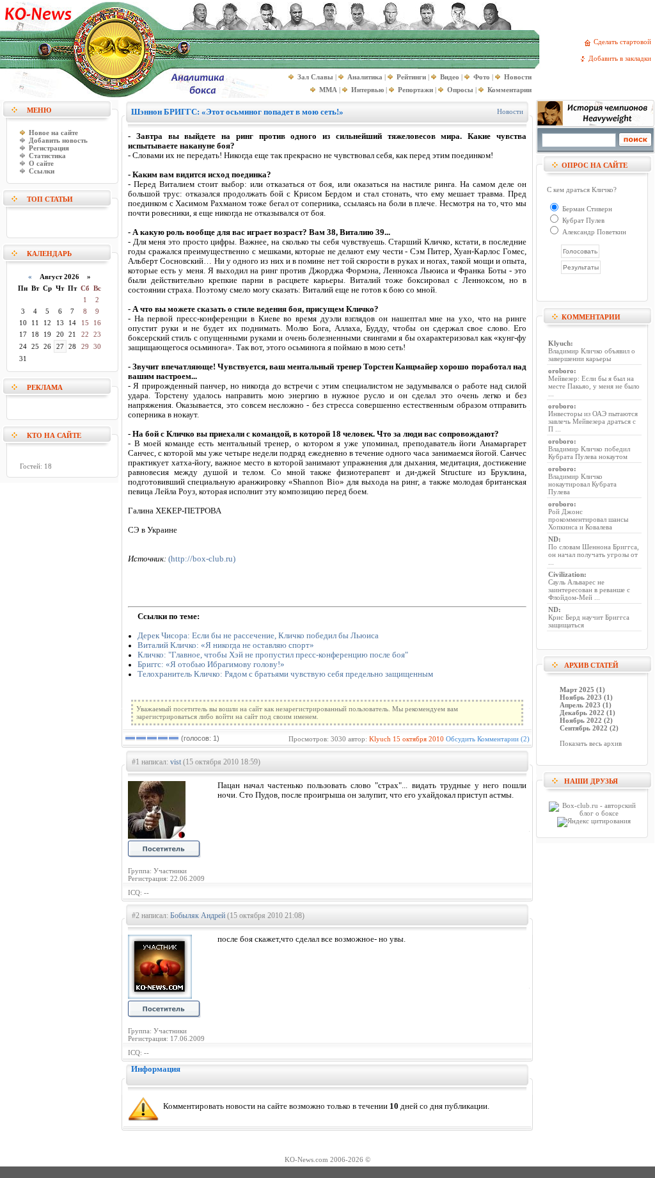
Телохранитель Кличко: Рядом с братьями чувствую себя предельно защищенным (285, 674)
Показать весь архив (591, 743)
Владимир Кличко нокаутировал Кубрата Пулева (582, 484)
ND (553, 539)
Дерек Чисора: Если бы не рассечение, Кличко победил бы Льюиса (258, 635)
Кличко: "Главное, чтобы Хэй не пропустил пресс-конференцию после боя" (273, 654)
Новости (510, 111)
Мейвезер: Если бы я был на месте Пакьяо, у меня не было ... (594, 386)
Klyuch (380, 739)
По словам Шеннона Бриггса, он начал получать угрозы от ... (593, 554)
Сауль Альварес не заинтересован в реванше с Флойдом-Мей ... (589, 589)
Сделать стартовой (624, 41)
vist (175, 761)
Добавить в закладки (621, 58)
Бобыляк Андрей (197, 915)
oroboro (561, 371)
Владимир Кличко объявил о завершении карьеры (591, 354)
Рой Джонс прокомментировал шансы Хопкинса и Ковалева (588, 519)
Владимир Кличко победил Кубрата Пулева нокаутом (589, 452)
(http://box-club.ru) (201, 558)
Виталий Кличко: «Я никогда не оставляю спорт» (226, 645)
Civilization (566, 574)
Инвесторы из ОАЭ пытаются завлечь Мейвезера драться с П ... (593, 421)
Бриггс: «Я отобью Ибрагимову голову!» (211, 664)
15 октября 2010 (418, 739)
